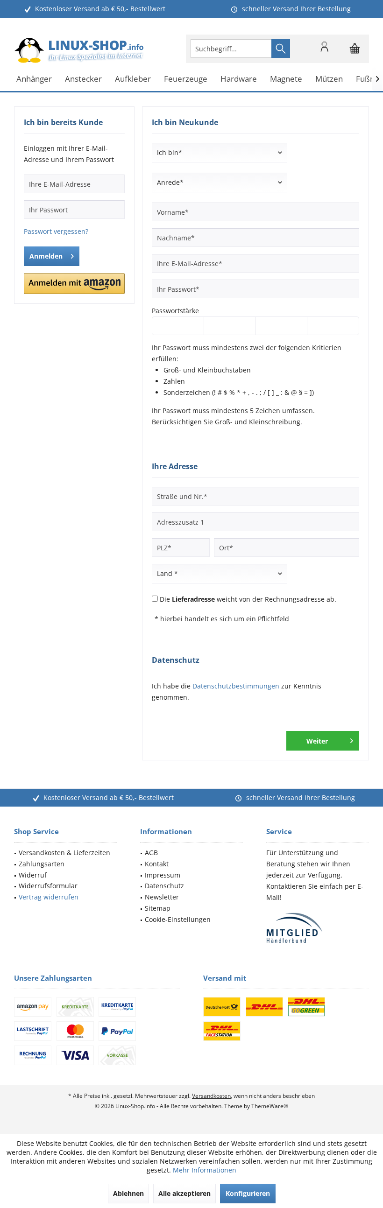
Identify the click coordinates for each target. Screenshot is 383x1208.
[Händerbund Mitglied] (317, 928)
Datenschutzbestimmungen (235, 685)
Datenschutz (164, 885)
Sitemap (157, 908)
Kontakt (157, 863)
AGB (151, 852)
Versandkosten (211, 1096)
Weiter (317, 741)
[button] (74, 283)
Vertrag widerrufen (48, 896)
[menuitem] (355, 49)
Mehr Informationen (204, 1170)
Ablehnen (128, 1193)
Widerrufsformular (48, 885)
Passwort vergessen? (56, 231)
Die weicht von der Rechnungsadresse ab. (248, 599)
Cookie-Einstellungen (178, 919)
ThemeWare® (269, 1106)
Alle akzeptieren (184, 1193)
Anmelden (46, 256)
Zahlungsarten (41, 863)
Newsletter (162, 896)
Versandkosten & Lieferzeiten (64, 852)
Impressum (162, 875)
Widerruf (33, 875)
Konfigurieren (248, 1193)
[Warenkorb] (355, 53)
